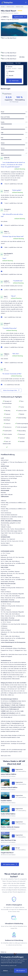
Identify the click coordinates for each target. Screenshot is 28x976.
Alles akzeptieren (20, 970)
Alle (7, 73)
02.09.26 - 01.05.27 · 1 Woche (14, 68)
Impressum (12, 965)
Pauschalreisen (9, 63)
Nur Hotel (18, 63)
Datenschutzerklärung (5, 965)
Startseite (3, 6)
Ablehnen (5, 970)
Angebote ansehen (18, 17)
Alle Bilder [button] (22, 57)
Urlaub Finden (15, 80)
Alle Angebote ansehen (9, 864)
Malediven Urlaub (10, 6)
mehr (15, 965)
